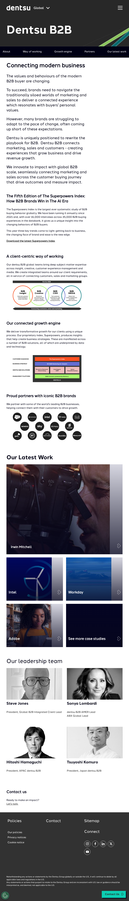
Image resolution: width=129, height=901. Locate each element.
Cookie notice (16, 842)
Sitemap (91, 821)
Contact (53, 821)
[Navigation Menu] (120, 8)
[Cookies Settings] (5, 895)
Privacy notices (17, 837)
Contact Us (112, 894)
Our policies (15, 832)
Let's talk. (12, 804)
